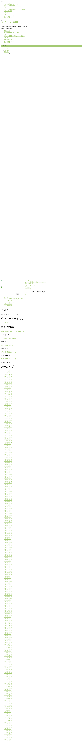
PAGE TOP (28, 294)
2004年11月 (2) (8, 708)
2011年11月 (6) (8, 612)
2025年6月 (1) (8, 379)
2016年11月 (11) (8, 520)
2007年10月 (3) (8, 673)
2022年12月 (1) (8, 408)
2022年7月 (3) (8, 415)
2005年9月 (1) (8, 700)
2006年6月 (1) (8, 693)
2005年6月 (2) (8, 705)
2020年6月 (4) (8, 449)
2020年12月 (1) (8, 440)
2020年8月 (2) (8, 445)
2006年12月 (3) (8, 683)
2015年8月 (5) (8, 540)
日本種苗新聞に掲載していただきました (12, 331)
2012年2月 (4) (8, 606)
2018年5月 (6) (8, 491)
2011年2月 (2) (8, 620)
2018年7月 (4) (8, 488)
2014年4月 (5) (8, 566)
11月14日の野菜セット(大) (8, 352)
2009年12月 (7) (8, 644)
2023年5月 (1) (8, 403)
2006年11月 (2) (8, 684)
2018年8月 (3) (8, 486)
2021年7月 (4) (8, 428)
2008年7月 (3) (8, 664)
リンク (6, 322)
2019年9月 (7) (8, 464)
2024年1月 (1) (8, 389)
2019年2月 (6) (8, 476)
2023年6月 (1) (8, 401)
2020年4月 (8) (8, 452)
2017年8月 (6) (8, 505)
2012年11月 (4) (8, 595)
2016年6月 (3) (8, 528)
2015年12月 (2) (8, 534)
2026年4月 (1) (8, 372)
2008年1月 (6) (8, 668)
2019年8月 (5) (8, 466)
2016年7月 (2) (8, 527)
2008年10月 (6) (8, 659)
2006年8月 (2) (8, 690)
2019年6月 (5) (8, 469)
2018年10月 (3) (8, 483)
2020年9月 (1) (8, 444)
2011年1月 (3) (8, 622)
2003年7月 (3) (8, 725)
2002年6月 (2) (8, 740)
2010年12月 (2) (8, 623)
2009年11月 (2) (8, 645)
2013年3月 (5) (8, 588)
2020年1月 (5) (8, 457)
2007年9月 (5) (8, 674)
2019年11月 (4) (8, 461)
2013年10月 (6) (8, 576)
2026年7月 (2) (8, 371)
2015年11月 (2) (8, 535)
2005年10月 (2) (8, 698)
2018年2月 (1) (8, 496)
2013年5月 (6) (8, 584)
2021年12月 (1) (8, 423)
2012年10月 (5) (8, 596)
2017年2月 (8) (8, 515)
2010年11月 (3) (8, 625)
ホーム (6, 297)
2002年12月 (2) (8, 730)
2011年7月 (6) (8, 617)
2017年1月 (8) (8, 517)
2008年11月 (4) (8, 657)
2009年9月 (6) (8, 649)
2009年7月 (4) (8, 652)
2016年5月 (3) (8, 530)
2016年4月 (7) (8, 532)
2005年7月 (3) (8, 703)
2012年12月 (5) (8, 593)
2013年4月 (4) (8, 586)
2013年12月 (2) (8, 573)
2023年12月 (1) (8, 391)
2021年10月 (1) (8, 427)
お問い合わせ (8, 17)
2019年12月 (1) (8, 459)
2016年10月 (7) (8, 522)
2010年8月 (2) (8, 630)
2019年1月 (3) (8, 478)
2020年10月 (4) (8, 442)
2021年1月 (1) (8, 439)
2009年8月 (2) (8, 651)
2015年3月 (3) (8, 549)
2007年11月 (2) (8, 671)
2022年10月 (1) (8, 410)
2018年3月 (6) (8, 495)
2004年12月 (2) (8, 707)
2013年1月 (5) (8, 591)
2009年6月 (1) (8, 654)
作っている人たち (9, 302)
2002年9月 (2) (8, 735)
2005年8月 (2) (8, 701)
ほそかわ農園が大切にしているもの (14, 9)
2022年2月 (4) (8, 420)
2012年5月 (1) (8, 603)
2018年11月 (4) (8, 481)
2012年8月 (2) (8, 600)
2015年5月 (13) (8, 545)
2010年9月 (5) (8, 629)
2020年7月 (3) (8, 447)
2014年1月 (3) (8, 571)
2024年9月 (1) (8, 384)
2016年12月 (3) (8, 518)
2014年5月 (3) (8, 564)
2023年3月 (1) (8, 406)
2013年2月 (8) (8, 590)
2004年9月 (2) (8, 712)
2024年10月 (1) (8, 383)
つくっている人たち (10, 16)
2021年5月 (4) (8, 432)
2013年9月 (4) (8, 578)
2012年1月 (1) (8, 608)
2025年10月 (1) (8, 376)
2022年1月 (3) (8, 422)
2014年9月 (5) (8, 557)
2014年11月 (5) (8, 554)
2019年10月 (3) (8, 462)
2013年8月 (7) (8, 579)
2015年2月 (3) (8, 550)
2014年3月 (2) (8, 567)
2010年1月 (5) (8, 642)
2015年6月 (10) (8, 544)
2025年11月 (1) (8, 374)
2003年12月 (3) (8, 718)
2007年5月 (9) (8, 681)
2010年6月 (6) (8, 634)
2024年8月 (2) (8, 386)
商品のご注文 (8, 12)
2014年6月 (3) (8, 562)
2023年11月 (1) (8, 393)
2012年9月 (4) (8, 598)
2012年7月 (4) (8, 601)
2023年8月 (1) (8, 398)
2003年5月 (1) (8, 729)
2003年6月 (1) (8, 727)
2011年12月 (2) (8, 610)
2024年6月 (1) (8, 388)
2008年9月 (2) (8, 661)
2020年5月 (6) (8, 450)
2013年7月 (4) (8, 581)
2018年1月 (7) (8, 498)
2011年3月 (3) (8, 618)
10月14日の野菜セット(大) (8, 359)
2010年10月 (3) (8, 627)
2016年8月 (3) (8, 525)
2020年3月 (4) (8, 454)
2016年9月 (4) (8, 523)
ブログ (6, 14)
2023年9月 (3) (8, 396)
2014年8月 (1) (8, 559)
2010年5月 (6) (8, 635)
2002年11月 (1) (8, 732)
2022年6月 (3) (8, 416)
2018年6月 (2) (8, 489)
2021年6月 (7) (8, 430)
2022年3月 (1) (8, 418)
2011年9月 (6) (8, 615)
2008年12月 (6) (8, 656)
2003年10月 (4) (8, 720)
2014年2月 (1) (8, 569)
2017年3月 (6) (8, 513)
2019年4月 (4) (8, 472)
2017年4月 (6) (8, 511)
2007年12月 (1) (8, 669)
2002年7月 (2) (8, 739)
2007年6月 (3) (8, 679)
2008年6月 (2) (8, 666)
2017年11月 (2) (8, 500)
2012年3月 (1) (8, 605)
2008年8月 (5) (8, 662)
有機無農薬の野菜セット (11, 4)
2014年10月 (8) (8, 556)
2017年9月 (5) (8, 503)
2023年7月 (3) (8, 400)
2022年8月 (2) (8, 413)
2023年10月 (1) (8, 394)
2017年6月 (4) (8, 508)
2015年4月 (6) (8, 547)
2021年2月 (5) (8, 437)
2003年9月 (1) (8, 722)
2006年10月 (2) (8, 686)
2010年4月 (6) (8, 637)
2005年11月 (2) (8, 696)
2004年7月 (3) (8, 715)
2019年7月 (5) (8, 467)
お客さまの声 (8, 11)
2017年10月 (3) (8, 501)
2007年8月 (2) (8, 676)
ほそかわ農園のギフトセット (12, 6)
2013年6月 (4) (8, 583)
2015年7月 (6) (8, 542)
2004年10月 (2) (8, 710)
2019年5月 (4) (8, 471)
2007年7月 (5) (8, 678)
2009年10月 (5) (8, 647)
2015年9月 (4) (8, 539)
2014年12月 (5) (8, 552)
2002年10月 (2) (8, 734)
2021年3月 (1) (8, 435)
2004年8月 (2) (8, 713)
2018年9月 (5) (8, 484)
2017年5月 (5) (8, 510)
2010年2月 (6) (8, 640)
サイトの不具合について (8, 345)
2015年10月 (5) (8, 537)
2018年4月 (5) (8, 493)
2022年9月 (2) (8, 411)
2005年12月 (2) (8, 695)
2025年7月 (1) (8, 377)
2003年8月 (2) (8, 724)
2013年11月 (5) (8, 574)
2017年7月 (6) (8, 506)
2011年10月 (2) (8, 613)
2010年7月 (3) (8, 632)
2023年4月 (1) (8, 405)
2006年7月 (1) (8, 691)
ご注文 (6, 7)
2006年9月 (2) (8, 688)
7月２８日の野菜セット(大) (8, 338)
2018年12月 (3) (8, 479)
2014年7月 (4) (8, 561)
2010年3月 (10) (8, 639)
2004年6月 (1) (8, 717)
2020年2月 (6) (8, 456)
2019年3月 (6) (8, 474)
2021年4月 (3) (8, 433)
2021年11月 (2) (8, 425)
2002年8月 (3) (8, 737)
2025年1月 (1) (8, 381)
